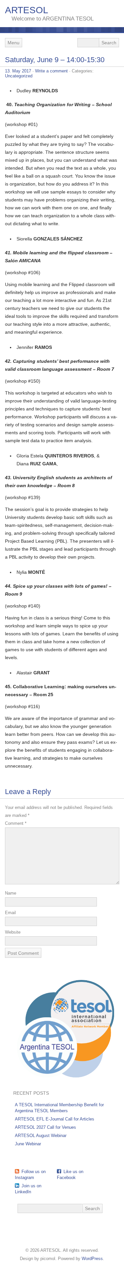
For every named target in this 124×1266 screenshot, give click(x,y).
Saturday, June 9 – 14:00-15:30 (54, 60)
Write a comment (51, 70)
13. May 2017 (18, 70)
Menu (14, 42)
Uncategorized (18, 75)
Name (10, 893)
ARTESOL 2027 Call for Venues (45, 1127)
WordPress (92, 1258)
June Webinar (28, 1143)
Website (13, 932)
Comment (15, 823)
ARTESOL (26, 10)
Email (10, 912)
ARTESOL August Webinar (40, 1135)
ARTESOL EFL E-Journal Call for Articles (54, 1119)
